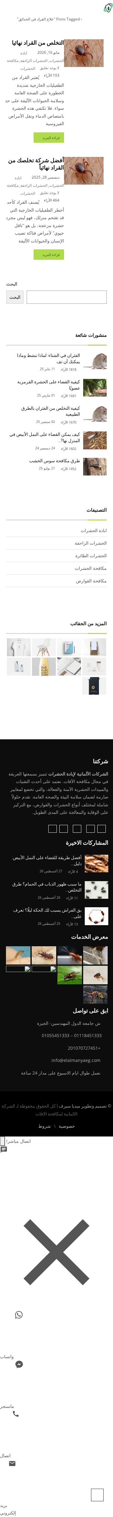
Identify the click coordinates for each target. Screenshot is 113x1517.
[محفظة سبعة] (94, 686)
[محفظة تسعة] (44, 667)
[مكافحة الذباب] (69, 975)
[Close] (2, 1141)
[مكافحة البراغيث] (95, 975)
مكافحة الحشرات (91, 568)
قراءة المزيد (51, 137)
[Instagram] (90, 829)
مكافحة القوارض (91, 581)
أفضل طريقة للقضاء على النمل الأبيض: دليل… (47, 860)
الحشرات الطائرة (91, 555)
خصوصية (67, 1126)
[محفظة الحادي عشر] (94, 666)
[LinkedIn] (77, 829)
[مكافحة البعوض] (18, 955)
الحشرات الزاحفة (33, 60)
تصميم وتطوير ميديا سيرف (82, 1106)
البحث (11, 284)
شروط (44, 1126)
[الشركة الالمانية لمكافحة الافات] (108, 7)
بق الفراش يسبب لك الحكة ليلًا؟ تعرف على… (47, 913)
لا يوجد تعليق (49, 67)
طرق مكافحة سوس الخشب (54, 460)
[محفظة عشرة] (69, 666)
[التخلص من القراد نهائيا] (84, 43)
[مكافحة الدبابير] (95, 995)
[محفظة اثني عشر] (19, 647)
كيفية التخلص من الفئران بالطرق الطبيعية (50, 411)
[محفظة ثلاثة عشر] (44, 647)
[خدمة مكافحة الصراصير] (69, 955)
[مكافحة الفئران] (18, 975)
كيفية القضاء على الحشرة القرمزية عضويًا (48, 385)
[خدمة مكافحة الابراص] (95, 955)
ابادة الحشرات (94, 530)
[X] (63, 829)
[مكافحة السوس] (44, 955)
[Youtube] (52, 829)
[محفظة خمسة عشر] (94, 647)
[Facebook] (101, 829)
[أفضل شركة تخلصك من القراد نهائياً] (84, 161)
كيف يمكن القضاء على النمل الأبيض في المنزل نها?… (44, 437)
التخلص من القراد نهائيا (38, 43)
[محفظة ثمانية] (19, 666)
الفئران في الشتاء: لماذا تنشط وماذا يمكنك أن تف (48, 358)
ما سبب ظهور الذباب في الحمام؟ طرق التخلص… (47, 887)
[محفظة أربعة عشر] (69, 647)
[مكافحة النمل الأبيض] (44, 975)
